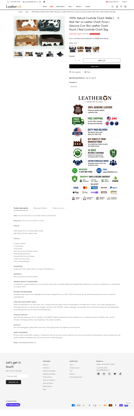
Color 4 (96, 49)
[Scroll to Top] (130, 406)
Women (78, 6)
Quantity (72, 56)
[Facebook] (44, 2)
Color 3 (88, 49)
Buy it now (94, 66)
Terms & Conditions (49, 380)
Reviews (72, 374)
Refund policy (47, 386)
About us (46, 365)
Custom (87, 6)
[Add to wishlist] (118, 18)
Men (70, 6)
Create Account (74, 368)
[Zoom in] (61, 20)
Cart (71, 371)
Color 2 (80, 49)
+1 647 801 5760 (101, 368)
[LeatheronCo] (13, 6)
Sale (27, 12)
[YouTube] (115, 374)
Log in (72, 365)
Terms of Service (48, 383)
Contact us (46, 368)
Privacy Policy (47, 377)
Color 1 (72, 49)
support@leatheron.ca (102, 370)
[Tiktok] (120, 374)
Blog (44, 389)
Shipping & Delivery (49, 374)
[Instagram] (40, 2)
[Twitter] (109, 374)
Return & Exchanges (49, 371)
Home (45, 6)
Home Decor (60, 6)
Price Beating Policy (76, 377)
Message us (73, 82)
